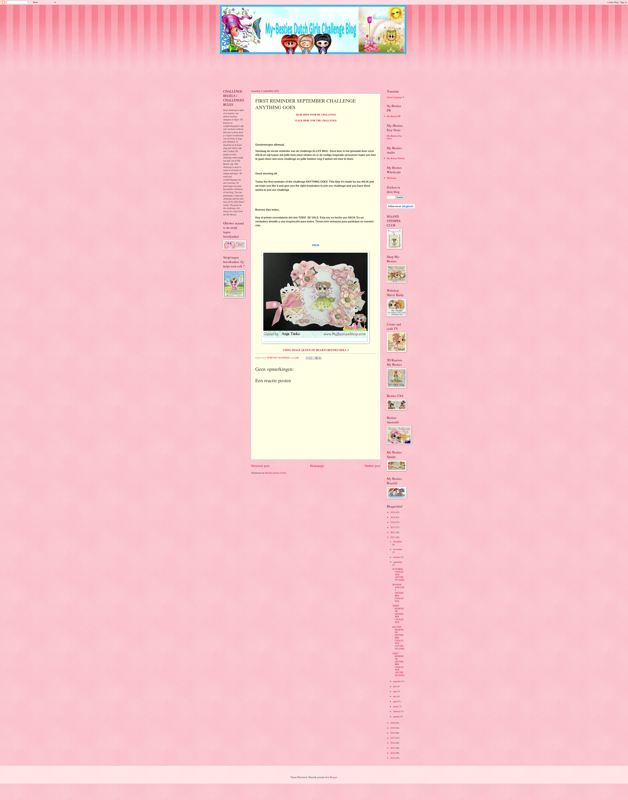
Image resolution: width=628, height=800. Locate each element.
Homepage (317, 466)
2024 (392, 522)
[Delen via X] (313, 358)
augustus (397, 681)
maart (396, 706)
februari (397, 711)
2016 (392, 742)
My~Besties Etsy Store (394, 137)
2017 (392, 737)
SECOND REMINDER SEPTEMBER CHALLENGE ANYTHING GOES (398, 637)
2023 (392, 527)
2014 (392, 752)
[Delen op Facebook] (316, 358)
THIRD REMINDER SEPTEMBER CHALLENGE (398, 613)
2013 (392, 757)
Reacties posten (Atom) (275, 472)
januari (396, 716)
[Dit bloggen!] (310, 358)
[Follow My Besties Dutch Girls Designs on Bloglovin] (401, 207)
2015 (392, 747)
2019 (392, 727)
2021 (392, 537)
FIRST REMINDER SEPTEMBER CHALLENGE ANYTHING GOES (398, 664)
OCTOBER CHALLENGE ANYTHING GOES (398, 574)
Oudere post (372, 466)
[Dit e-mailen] (307, 358)
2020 (392, 722)
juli (395, 686)
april (395, 701)
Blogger (333, 777)
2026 (392, 512)
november (397, 549)
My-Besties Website (396, 158)
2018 (392, 732)
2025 (392, 517)
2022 (392, 532)
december (397, 541)
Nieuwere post (260, 466)
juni (395, 691)
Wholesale (391, 177)
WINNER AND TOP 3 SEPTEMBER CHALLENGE (398, 592)
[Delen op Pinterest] (319, 358)
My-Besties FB (393, 116)
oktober (397, 557)
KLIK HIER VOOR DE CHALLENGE (316, 114)
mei (395, 696)
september (397, 562)
